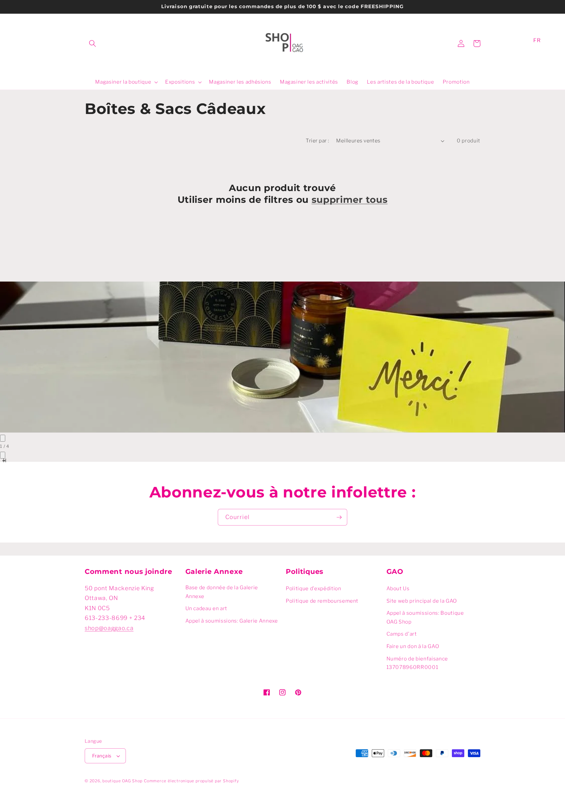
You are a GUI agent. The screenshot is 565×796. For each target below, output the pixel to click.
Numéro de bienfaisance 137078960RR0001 (417, 663)
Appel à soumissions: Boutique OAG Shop (425, 617)
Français (101, 756)
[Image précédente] (2, 438)
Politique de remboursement (322, 601)
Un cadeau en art (206, 608)
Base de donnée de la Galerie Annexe (221, 591)
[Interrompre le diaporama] (4, 460)
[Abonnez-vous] (339, 517)
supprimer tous (350, 199)
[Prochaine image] (2, 455)
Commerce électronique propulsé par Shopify (191, 780)
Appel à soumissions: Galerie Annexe (231, 621)
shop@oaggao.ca (109, 628)
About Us (398, 588)
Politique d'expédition (313, 588)
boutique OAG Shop (122, 780)
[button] (92, 43)
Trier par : (317, 141)
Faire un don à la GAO (412, 646)
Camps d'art (401, 634)
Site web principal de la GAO (421, 601)
